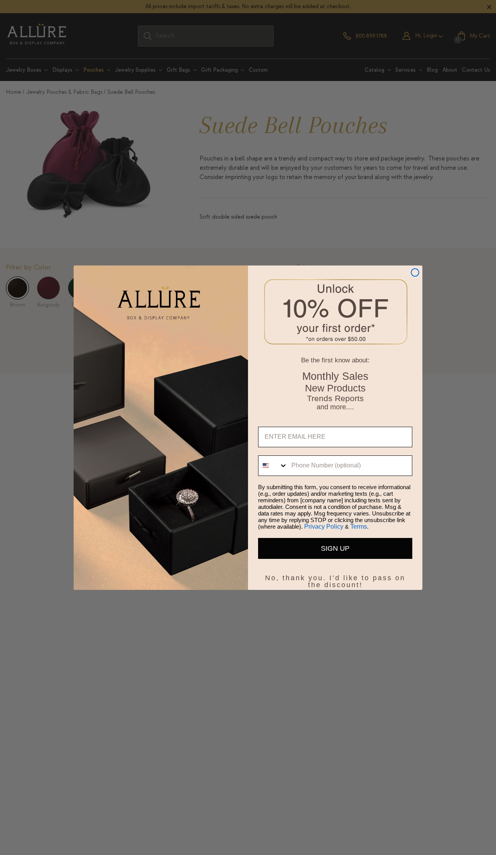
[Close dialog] (415, 272)
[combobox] (273, 466)
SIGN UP (335, 548)
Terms (358, 526)
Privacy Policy (323, 526)
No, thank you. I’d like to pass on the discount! (335, 576)
